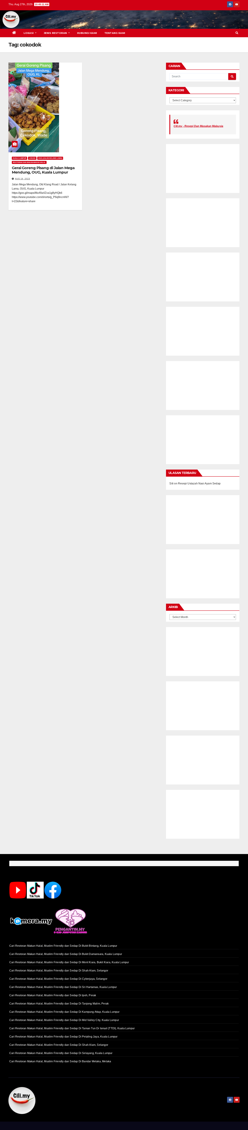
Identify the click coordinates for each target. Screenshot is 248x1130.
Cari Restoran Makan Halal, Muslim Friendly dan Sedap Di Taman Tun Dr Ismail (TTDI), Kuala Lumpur (72, 1028)
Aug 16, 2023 (22, 179)
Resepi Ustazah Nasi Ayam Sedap (199, 483)
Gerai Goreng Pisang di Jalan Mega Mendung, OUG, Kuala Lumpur (43, 170)
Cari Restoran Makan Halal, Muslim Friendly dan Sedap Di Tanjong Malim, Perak (59, 1003)
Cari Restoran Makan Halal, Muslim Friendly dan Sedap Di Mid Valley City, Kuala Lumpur (64, 1020)
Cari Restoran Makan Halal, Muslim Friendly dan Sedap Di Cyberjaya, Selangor (58, 978)
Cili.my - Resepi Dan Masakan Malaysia (198, 126)
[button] (237, 33)
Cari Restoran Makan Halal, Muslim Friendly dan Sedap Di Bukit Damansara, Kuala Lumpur (65, 954)
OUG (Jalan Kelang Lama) (50, 158)
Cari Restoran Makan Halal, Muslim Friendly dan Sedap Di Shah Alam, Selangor (58, 970)
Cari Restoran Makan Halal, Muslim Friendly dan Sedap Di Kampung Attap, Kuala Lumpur (64, 1011)
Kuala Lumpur (19, 158)
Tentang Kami (114, 33)
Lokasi (29, 33)
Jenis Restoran (56, 33)
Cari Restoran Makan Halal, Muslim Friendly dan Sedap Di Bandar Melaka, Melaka (60, 1061)
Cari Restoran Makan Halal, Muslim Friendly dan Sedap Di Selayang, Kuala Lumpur (61, 1053)
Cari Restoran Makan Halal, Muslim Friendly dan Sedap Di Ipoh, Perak (52, 995)
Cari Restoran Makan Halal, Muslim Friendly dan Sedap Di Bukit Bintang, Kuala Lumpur (63, 945)
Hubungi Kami (87, 33)
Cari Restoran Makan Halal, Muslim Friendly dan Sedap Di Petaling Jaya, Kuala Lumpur (63, 1036)
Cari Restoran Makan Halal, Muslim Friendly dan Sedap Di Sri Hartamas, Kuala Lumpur (63, 987)
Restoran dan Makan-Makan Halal (29, 162)
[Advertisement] (129, 19)
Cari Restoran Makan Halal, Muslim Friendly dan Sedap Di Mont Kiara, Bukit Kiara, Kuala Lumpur (69, 962)
